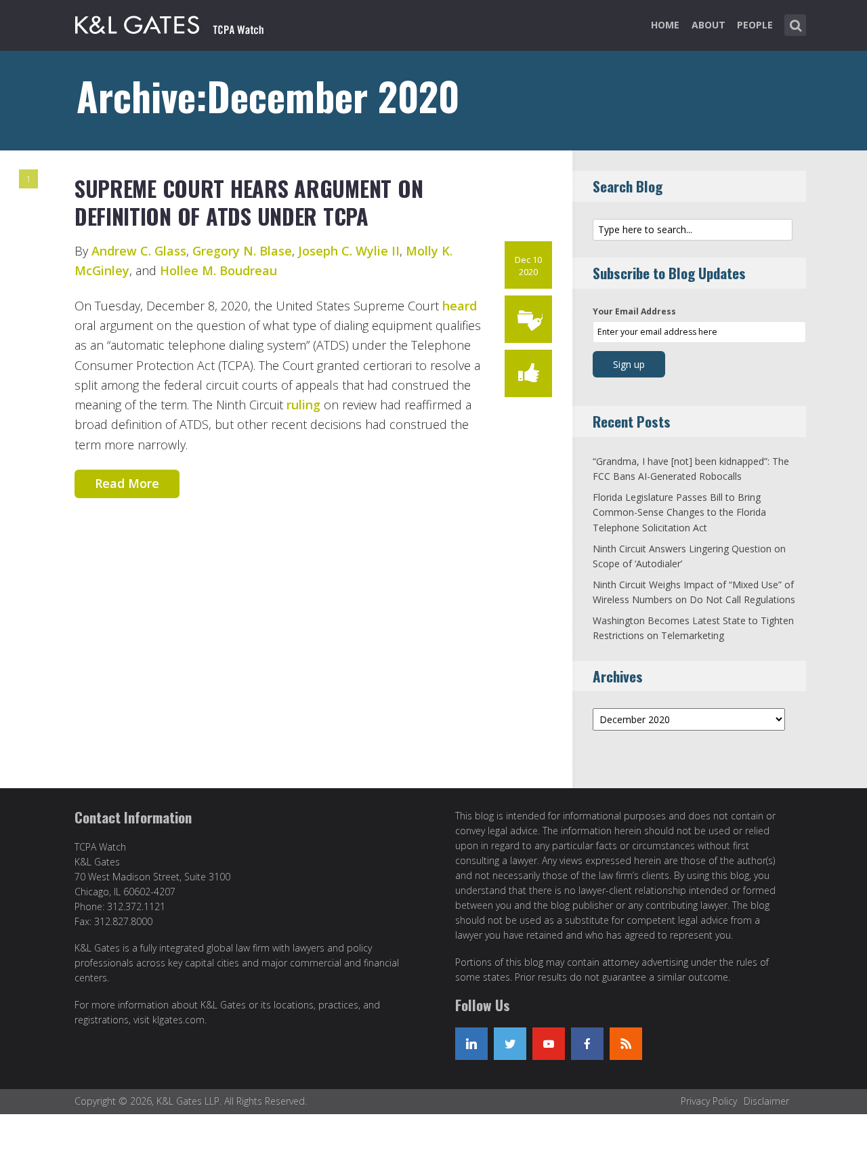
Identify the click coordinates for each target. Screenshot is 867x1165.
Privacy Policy (709, 1101)
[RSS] (626, 1043)
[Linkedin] (471, 1043)
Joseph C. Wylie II (349, 251)
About (708, 24)
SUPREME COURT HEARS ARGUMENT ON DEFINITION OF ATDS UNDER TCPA (249, 202)
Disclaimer (766, 1101)
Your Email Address (634, 311)
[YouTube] (548, 1043)
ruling (303, 404)
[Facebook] (587, 1043)
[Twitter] (510, 1043)
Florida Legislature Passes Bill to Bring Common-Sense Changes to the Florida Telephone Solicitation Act (679, 512)
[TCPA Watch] (170, 22)
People (755, 24)
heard (459, 306)
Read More (127, 483)
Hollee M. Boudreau (218, 270)
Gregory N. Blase (242, 251)
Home (665, 24)
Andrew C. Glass (138, 251)
